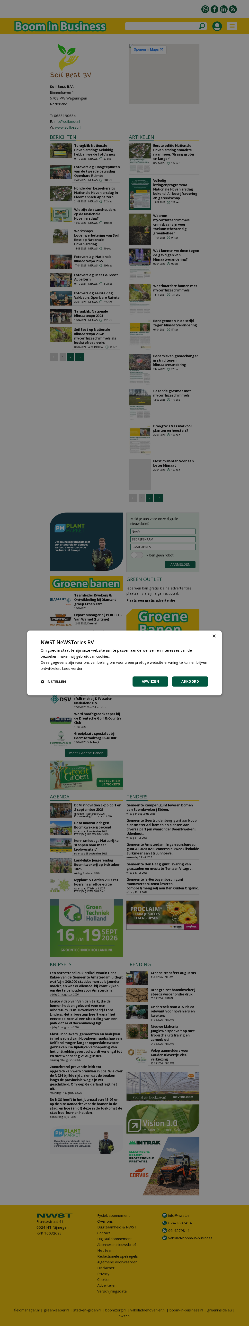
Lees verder (72, 668)
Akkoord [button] (190, 681)
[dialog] (124, 662)
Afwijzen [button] (150, 681)
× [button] (214, 636)
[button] (53, 681)
